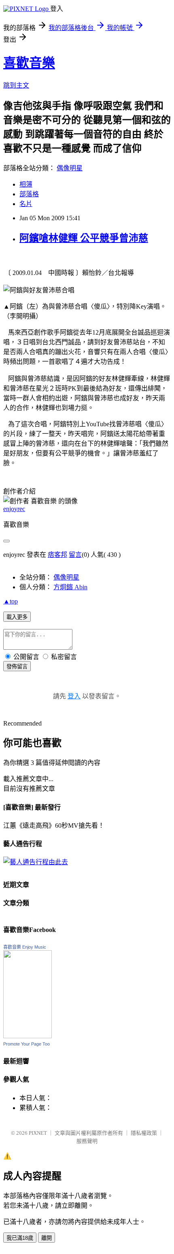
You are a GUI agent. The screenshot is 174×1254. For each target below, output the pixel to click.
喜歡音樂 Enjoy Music (24, 947)
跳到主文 (16, 85)
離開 (46, 1238)
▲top (10, 601)
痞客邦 (57, 554)
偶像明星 (70, 168)
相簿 (25, 184)
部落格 (29, 194)
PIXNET (38, 1133)
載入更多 (17, 617)
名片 (25, 203)
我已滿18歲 (19, 1238)
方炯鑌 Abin (70, 587)
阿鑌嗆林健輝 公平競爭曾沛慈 (83, 238)
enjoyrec (14, 508)
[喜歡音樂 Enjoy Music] (27, 1036)
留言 (75, 554)
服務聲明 (87, 1141)
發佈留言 (17, 667)
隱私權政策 (144, 1133)
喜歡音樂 (29, 63)
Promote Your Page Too (26, 1043)
